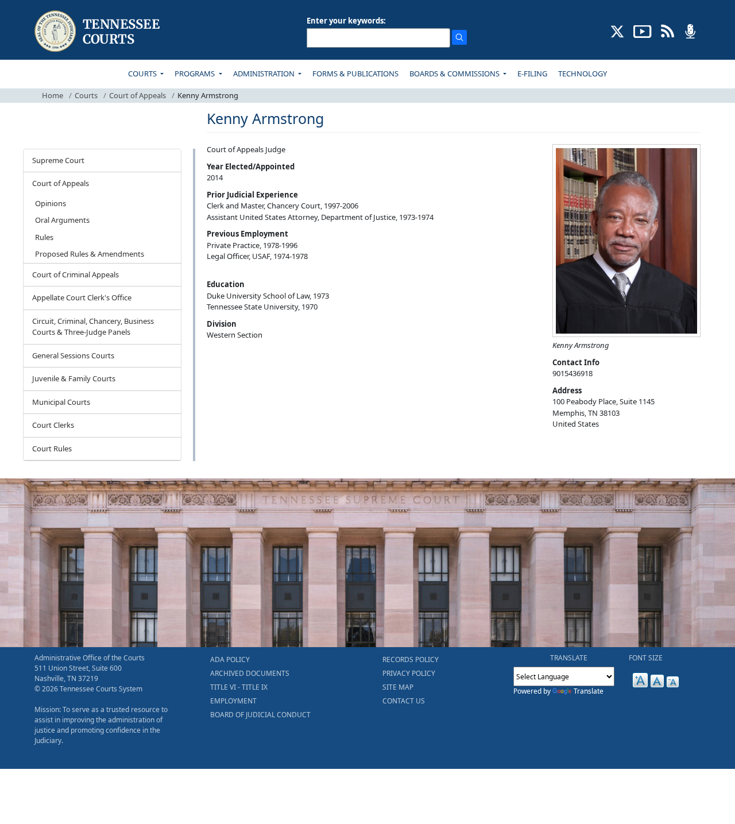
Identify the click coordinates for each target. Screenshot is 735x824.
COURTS (143, 73)
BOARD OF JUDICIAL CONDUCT (260, 714)
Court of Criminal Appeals (75, 274)
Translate (589, 691)
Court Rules (52, 448)
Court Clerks (53, 425)
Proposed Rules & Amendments (89, 254)
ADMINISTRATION (264, 73)
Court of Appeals (137, 95)
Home (52, 95)
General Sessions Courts (73, 355)
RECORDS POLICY (410, 659)
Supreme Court (58, 160)
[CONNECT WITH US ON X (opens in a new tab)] (617, 30)
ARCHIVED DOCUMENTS (249, 673)
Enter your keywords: (346, 21)
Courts (86, 95)
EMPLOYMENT (233, 701)
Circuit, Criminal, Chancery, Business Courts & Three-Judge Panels (93, 327)
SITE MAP (397, 687)
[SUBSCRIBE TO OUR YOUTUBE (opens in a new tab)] (642, 30)
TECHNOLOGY (582, 73)
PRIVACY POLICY (408, 673)
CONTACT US (403, 701)
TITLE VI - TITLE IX (239, 687)
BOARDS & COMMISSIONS (455, 73)
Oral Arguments (62, 220)
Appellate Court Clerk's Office (81, 297)
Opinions (50, 203)
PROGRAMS (195, 73)
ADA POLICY (230, 659)
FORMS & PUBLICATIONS (355, 73)
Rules (44, 237)
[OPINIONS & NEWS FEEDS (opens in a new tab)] (667, 30)
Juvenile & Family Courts (73, 378)
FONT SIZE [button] (646, 658)
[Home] (98, 31)
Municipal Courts (61, 402)
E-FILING (532, 73)
